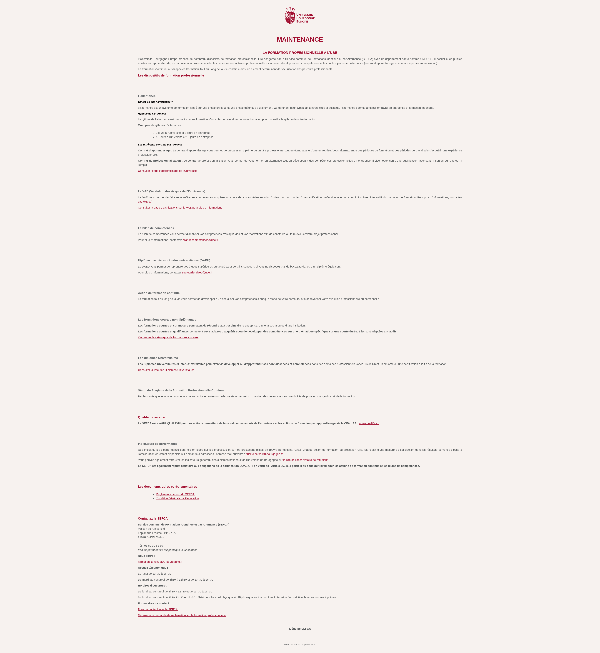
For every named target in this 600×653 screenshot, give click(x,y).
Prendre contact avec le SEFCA (158, 609)
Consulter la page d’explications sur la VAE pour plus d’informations (180, 207)
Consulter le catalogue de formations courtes (168, 337)
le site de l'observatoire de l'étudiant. (305, 460)
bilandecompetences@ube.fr (200, 240)
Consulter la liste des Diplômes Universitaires (166, 370)
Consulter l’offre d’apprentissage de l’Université (167, 170)
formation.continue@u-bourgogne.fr (160, 561)
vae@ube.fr (145, 201)
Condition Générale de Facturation (177, 498)
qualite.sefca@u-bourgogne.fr (264, 454)
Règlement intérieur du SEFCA (175, 494)
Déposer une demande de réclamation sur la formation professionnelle (182, 615)
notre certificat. (369, 423)
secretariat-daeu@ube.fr (197, 272)
